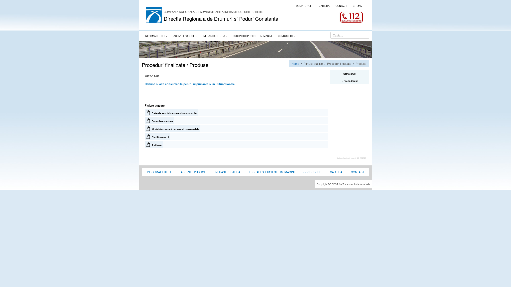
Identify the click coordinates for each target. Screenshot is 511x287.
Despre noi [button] (303, 5)
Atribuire (156, 145)
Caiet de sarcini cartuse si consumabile (173, 113)
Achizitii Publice (193, 172)
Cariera (336, 172)
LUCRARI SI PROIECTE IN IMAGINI (252, 35)
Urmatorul (349, 74)
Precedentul (350, 81)
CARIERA (324, 5)
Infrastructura (227, 172)
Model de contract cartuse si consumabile (174, 129)
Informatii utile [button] (155, 35)
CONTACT (341, 5)
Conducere (312, 172)
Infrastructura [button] (214, 35)
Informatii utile (159, 172)
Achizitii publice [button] (184, 35)
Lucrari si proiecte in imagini (272, 172)
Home (295, 64)
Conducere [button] (286, 35)
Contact (357, 172)
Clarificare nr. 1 (159, 137)
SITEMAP (358, 5)
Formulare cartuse (161, 121)
